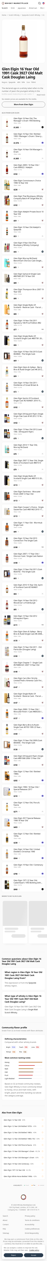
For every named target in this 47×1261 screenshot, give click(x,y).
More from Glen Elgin (23, 104)
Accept (33, 1255)
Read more (41, 95)
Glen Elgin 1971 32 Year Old (14, 1170)
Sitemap (6, 1233)
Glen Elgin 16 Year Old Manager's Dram (19, 1157)
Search (5, 1216)
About (5, 1220)
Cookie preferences (32, 1229)
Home (4, 15)
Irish (13, 8)
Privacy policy (30, 1216)
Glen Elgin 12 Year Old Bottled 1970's (18, 1126)
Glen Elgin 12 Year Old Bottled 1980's (18, 1132)
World (43, 8)
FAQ (4, 1229)
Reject (13, 1255)
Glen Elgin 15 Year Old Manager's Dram (19, 1151)
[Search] (39, 3)
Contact (6, 1224)
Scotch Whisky (14, 15)
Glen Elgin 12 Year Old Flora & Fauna (18, 1145)
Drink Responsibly (32, 1233)
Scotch (5, 8)
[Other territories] (43, 3)
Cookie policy (34, 1250)
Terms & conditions (32, 1220)
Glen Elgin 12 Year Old (12, 1120)
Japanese (22, 8)
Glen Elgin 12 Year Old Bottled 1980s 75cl (19, 1139)
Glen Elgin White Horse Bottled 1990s (18, 1176)
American (33, 8)
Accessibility (29, 1224)
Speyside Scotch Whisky (31, 15)
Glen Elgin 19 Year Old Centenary (16, 1164)
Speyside (32, 983)
